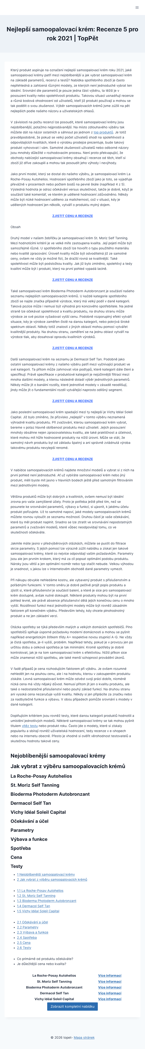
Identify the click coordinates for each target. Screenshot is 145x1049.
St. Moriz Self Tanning (36, 896)
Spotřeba (27, 937)
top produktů (103, 132)
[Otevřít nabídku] (136, 7)
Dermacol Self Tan (33, 906)
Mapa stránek (84, 1037)
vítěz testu (30, 726)
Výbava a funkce (32, 932)
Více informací (109, 975)
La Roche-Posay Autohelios (40, 890)
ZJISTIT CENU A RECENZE (72, 216)
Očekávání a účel (32, 922)
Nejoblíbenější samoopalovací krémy (46, 874)
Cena (24, 943)
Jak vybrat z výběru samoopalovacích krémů (52, 879)
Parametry (27, 927)
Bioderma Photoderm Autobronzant (46, 901)
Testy (24, 948)
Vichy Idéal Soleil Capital (38, 911)
